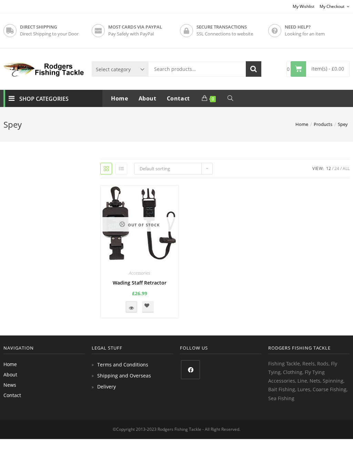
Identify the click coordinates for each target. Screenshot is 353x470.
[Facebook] (190, 369)
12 (328, 168)
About (10, 374)
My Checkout (332, 6)
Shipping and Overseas (124, 375)
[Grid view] (106, 168)
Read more (131, 307)
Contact (12, 395)
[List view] (121, 168)
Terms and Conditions (122, 364)
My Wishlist (303, 6)
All (346, 168)
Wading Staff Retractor (140, 282)
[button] (148, 307)
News (9, 385)
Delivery (106, 386)
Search (253, 69)
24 (336, 168)
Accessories (139, 273)
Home (10, 364)
